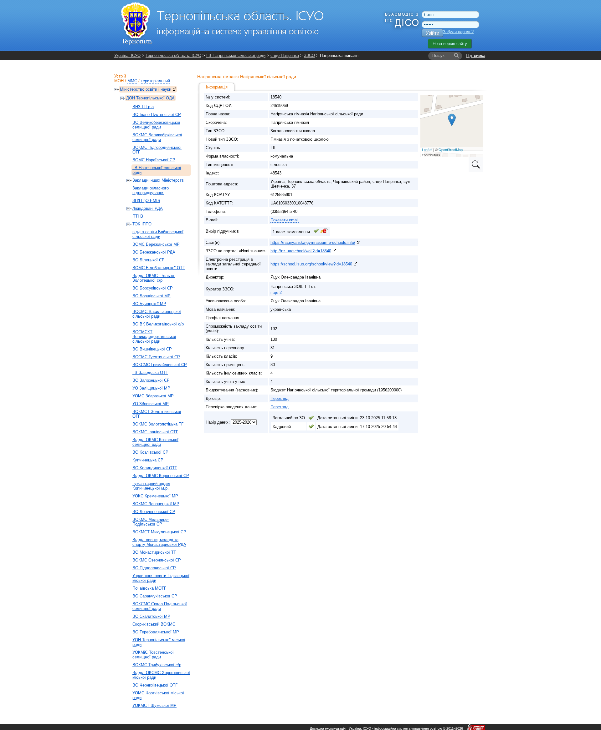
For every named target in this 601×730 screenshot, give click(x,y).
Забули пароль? (458, 31)
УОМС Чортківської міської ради (158, 695)
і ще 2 (276, 292)
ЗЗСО (309, 55)
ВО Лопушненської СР (153, 511)
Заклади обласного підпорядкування (150, 190)
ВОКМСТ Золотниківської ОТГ (156, 414)
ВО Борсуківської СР (152, 288)
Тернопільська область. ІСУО (173, 55)
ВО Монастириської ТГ (154, 552)
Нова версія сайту (450, 43)
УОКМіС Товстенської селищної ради (153, 654)
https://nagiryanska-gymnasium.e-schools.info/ (312, 242)
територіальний (155, 80)
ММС (132, 80)
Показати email (284, 220)
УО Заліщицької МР (151, 388)
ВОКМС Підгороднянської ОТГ (157, 149)
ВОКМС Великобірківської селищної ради (157, 137)
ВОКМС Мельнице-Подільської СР (150, 521)
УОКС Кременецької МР (155, 496)
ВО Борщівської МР (151, 296)
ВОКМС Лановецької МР (155, 503)
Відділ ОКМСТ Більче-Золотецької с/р (153, 278)
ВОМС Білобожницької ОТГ (158, 267)
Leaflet (427, 149)
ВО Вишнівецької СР (152, 349)
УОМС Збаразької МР (153, 396)
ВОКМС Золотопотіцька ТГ (157, 424)
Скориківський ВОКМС (153, 624)
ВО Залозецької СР (151, 380)
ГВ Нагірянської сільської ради (235, 55)
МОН (119, 80)
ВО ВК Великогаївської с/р (158, 324)
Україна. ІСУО (127, 55)
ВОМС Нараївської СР (153, 160)
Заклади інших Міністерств (158, 180)
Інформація (217, 87)
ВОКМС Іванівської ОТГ (155, 432)
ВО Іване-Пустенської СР (156, 114)
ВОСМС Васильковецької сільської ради (156, 314)
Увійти (432, 33)
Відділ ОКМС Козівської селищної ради (155, 442)
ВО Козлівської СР (150, 452)
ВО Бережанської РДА (153, 252)
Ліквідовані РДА (147, 208)
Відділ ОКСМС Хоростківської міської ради (161, 675)
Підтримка (475, 55)
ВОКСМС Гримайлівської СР (159, 364)
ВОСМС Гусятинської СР (156, 357)
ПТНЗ (137, 216)
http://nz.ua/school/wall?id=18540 (300, 251)
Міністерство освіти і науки (145, 89)
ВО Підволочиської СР (154, 568)
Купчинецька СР (147, 460)
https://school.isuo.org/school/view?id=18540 (311, 264)
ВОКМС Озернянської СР (156, 560)
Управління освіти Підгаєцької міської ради (160, 578)
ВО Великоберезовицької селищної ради (156, 124)
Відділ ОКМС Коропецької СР (160, 475)
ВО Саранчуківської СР (154, 596)
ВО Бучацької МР (149, 303)
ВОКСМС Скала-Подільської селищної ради (159, 606)
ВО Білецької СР (148, 260)
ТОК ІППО (142, 224)
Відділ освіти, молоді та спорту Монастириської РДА (159, 542)
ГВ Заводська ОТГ (150, 372)
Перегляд (279, 398)
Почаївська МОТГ (149, 588)
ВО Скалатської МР (151, 616)
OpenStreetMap (451, 149)
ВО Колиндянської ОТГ (154, 468)
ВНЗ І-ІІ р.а (143, 106)
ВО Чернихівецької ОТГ (154, 685)
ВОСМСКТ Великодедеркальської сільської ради (154, 337)
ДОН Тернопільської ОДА (150, 98)
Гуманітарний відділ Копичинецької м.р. (151, 486)
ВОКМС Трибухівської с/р (156, 664)
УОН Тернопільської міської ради (158, 642)
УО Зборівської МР (150, 403)
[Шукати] (456, 55)
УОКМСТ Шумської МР (154, 705)
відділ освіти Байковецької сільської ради (157, 234)
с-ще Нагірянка (284, 55)
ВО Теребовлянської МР (155, 632)
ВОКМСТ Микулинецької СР (159, 532)
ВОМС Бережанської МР (156, 244)
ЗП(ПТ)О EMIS (146, 200)
